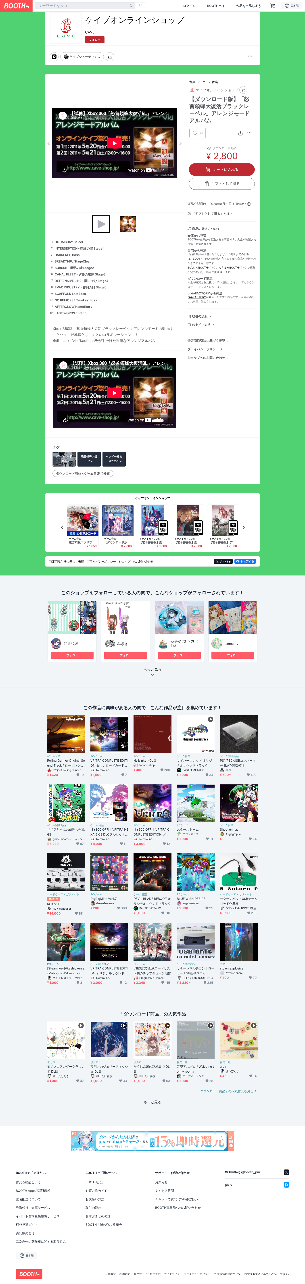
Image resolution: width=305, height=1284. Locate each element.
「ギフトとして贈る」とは (211, 213)
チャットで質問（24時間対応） (177, 1199)
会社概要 (110, 1274)
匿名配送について (28, 1199)
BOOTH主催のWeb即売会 (104, 1224)
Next (180, 143)
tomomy (231, 643)
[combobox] (85, 5)
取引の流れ (200, 316)
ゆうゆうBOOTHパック (233, 267)
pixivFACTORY (197, 297)
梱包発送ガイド (27, 1224)
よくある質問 (164, 1190)
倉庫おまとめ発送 (98, 1216)
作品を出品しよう (248, 5)
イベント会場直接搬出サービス (38, 1216)
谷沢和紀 (71, 643)
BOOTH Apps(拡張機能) (33, 1190)
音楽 (192, 82)
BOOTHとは (216, 5)
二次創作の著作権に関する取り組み (41, 1241)
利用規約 (124, 1274)
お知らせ (161, 1182)
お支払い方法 (201, 325)
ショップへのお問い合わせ (206, 357)
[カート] (243, 90)
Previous (48, 143)
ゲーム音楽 (210, 82)
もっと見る (152, 669)
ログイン (189, 5)
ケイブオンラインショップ (152, 498)
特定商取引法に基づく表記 (206, 340)
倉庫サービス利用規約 (147, 1274)
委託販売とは (25, 1233)
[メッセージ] (110, 56)
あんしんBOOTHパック (202, 267)
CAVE (90, 32)
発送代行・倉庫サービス (33, 1207)
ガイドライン (172, 1274)
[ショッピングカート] (273, 6)
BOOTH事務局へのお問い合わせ (178, 1207)
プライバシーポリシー (203, 349)
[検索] (131, 6)
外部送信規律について (227, 1274)
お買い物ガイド (96, 1190)
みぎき (122, 643)
